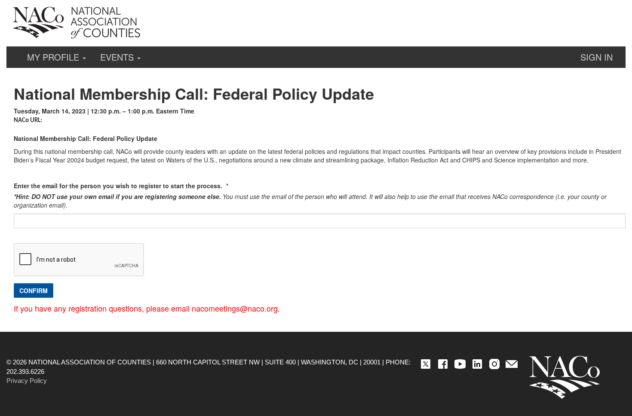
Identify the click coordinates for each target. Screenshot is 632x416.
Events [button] (118, 57)
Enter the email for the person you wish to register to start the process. (119, 185)
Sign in (596, 57)
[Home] (564, 377)
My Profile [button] (54, 57)
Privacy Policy (26, 380)
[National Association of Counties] (77, 23)
